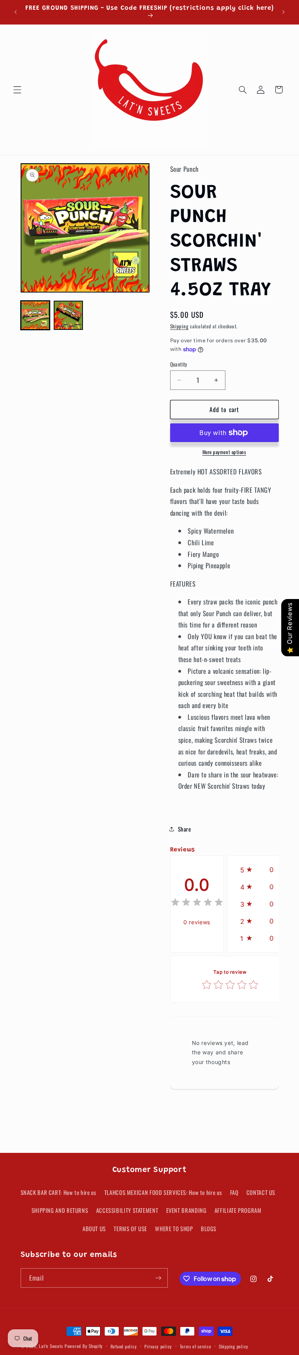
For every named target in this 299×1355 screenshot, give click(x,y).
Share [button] (184, 829)
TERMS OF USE (130, 1228)
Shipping (179, 326)
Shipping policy (233, 1346)
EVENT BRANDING (186, 1210)
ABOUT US (94, 1228)
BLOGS (208, 1228)
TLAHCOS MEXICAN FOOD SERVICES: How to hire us (163, 1192)
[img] (197, 903)
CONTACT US (260, 1192)
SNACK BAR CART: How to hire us (59, 1192)
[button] (17, 90)
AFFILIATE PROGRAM (238, 1210)
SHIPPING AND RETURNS (60, 1210)
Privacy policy (158, 1346)
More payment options (224, 452)
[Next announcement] (283, 12)
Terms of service (195, 1346)
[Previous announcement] (15, 12)
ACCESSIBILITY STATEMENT (127, 1210)
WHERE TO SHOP (174, 1228)
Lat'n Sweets (51, 1346)
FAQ (234, 1192)
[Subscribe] (158, 1277)
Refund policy (124, 1346)
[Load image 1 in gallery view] (35, 315)
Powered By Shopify (84, 1346)
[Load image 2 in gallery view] (68, 315)
